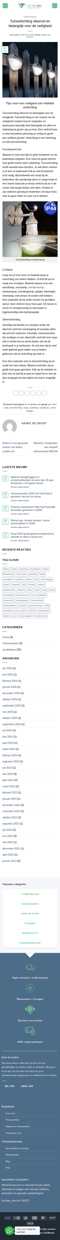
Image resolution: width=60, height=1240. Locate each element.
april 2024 (8, 743)
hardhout (20, 579)
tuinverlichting (15, 408)
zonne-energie (24, 616)
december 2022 (11, 805)
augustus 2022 (10, 823)
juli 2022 (7, 829)
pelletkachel (8, 590)
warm (23, 610)
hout (37, 579)
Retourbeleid (12, 1154)
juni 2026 (7, 674)
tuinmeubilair (37, 600)
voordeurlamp (36, 287)
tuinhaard (42, 595)
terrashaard (8, 595)
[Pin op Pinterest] (38, 393)
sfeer (54, 404)
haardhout (7, 579)
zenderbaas (30, 17)
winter (6, 616)
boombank (35, 569)
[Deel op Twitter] (27, 393)
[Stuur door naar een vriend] (33, 393)
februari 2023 (9, 792)
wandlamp (44, 408)
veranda (7, 610)
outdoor (41, 584)
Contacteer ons (13, 1133)
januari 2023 (9, 798)
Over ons (10, 1113)
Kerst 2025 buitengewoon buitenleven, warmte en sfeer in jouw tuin (32, 535)
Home (5, 637)
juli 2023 (7, 767)
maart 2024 (8, 749)
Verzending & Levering (17, 1148)
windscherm (44, 610)
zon (13, 616)
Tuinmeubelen (10, 643)
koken (6, 584)
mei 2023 (7, 774)
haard (42, 574)
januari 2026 (9, 687)
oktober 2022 (9, 817)
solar (6, 408)
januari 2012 (9, 861)
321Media (49, 1232)
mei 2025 (7, 712)
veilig (25, 408)
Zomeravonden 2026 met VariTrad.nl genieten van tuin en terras (31, 495)
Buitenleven (8, 574)
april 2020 (8, 854)
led (49, 404)
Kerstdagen (47, 579)
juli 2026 (7, 668)
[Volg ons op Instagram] (9, 1094)
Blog (8, 1161)
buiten (46, 569)
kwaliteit (16, 584)
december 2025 (11, 693)
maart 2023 (8, 786)
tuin (33, 595)
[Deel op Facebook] (21, 393)
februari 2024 (9, 755)
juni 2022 (7, 836)
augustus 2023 (10, 761)
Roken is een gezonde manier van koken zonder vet (15, 447)
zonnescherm (40, 616)
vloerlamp (33, 408)
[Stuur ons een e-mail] (15, 1094)
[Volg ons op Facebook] (4, 1094)
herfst (29, 579)
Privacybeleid (12, 1119)
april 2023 (8, 780)
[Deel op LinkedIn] (44, 393)
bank (14, 569)
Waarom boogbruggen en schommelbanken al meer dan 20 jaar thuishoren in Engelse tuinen (32, 480)
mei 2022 (7, 842)
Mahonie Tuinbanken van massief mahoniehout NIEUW (45, 447)
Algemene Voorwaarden (18, 1126)
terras (52, 590)
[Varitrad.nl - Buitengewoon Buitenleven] (30, 5)
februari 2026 (9, 680)
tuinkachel (8, 600)
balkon (6, 569)
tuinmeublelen (9, 605)
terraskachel (22, 595)
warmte (32, 610)
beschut (23, 569)
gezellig (32, 574)
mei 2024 (7, 736)
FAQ (8, 1167)
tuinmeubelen (22, 600)
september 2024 (11, 724)
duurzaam (21, 574)
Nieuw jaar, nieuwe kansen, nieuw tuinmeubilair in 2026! (30, 522)
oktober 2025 (9, 699)
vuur (16, 610)
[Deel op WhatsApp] (15, 393)
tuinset (22, 605)
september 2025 (11, 705)
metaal (31, 584)
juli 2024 (7, 730)
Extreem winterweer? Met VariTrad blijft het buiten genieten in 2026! (33, 508)
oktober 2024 (9, 718)
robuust (20, 590)
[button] (5, 5)
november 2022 (11, 811)
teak (45, 590)
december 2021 (11, 848)
